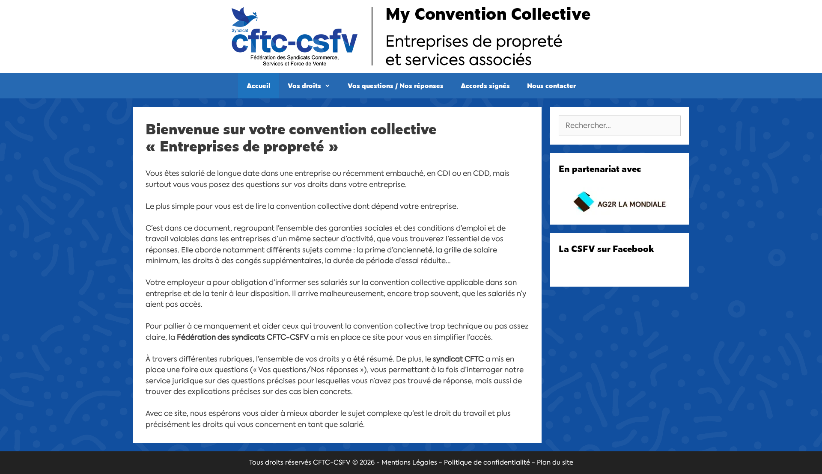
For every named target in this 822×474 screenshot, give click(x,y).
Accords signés (485, 85)
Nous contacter (551, 85)
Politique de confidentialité (487, 462)
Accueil (259, 85)
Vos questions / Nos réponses (396, 85)
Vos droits (304, 85)
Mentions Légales (409, 462)
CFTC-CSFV (332, 462)
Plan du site (555, 462)
